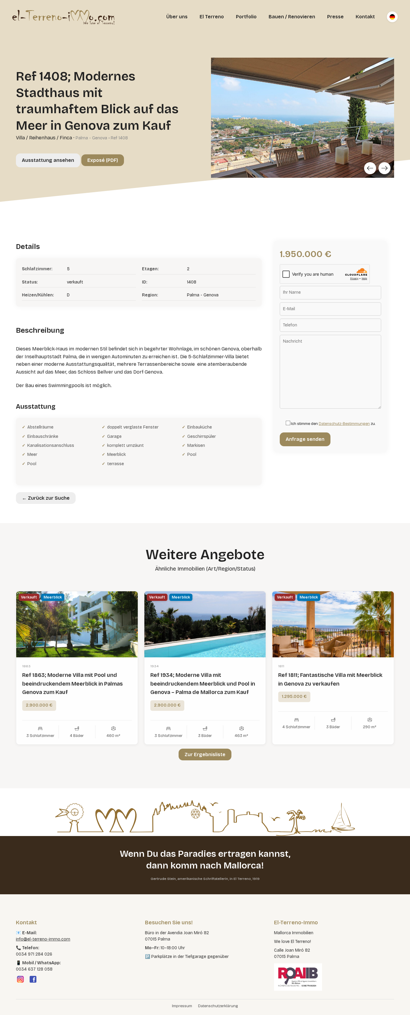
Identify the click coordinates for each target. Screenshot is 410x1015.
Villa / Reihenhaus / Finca (44, 138)
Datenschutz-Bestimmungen (344, 423)
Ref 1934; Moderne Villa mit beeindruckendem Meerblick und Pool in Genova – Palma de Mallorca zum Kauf (202, 684)
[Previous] (370, 168)
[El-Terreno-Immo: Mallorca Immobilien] (63, 17)
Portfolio (246, 17)
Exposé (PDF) (102, 160)
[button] (13, 1002)
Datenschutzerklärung (218, 1006)
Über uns (177, 17)
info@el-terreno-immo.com (43, 939)
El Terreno (212, 17)
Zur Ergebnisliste (205, 754)
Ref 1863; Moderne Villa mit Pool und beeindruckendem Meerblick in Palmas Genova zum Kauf (72, 684)
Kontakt (365, 17)
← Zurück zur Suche (46, 498)
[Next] (384, 168)
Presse (335, 17)
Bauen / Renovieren (292, 17)
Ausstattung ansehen (48, 160)
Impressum (182, 1006)
